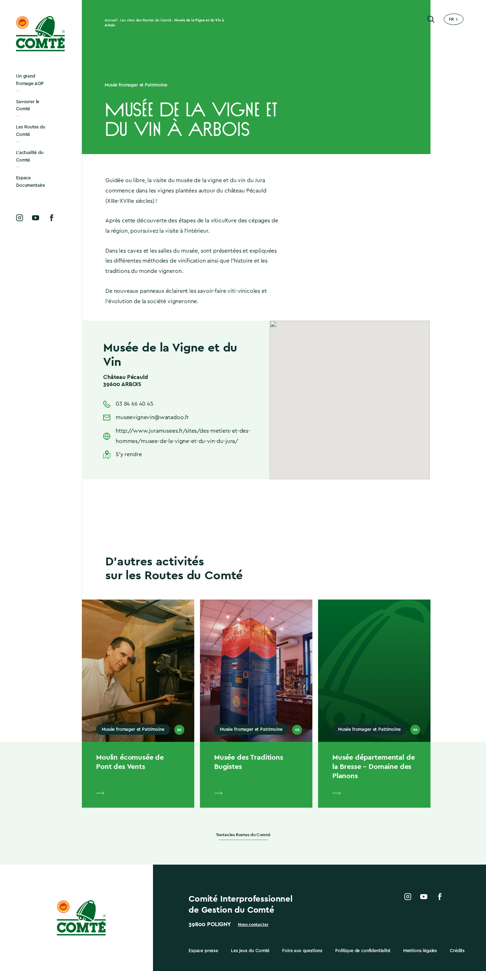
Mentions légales (420, 950)
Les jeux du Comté (250, 950)
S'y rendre (129, 454)
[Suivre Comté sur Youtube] (35, 217)
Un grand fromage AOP (30, 80)
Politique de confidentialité (362, 950)
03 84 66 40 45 (134, 404)
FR (451, 19)
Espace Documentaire (30, 181)
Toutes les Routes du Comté (243, 835)
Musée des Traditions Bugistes (248, 762)
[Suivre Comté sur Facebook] (51, 217)
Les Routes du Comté (30, 131)
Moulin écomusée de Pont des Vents (130, 762)
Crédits (457, 950)
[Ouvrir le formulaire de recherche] (431, 19)
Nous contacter (253, 924)
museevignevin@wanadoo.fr (152, 417)
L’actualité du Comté (29, 156)
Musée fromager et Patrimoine (136, 85)
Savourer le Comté (27, 105)
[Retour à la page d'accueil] (41, 33)
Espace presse (203, 950)
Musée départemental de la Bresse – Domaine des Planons (373, 766)
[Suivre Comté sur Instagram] (19, 217)
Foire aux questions (302, 950)
